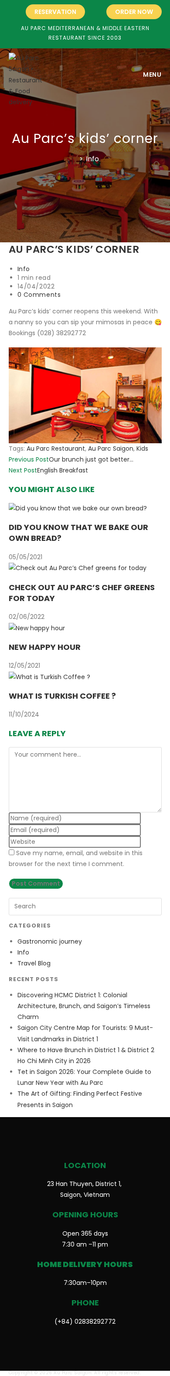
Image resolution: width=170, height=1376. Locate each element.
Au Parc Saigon (110, 448)
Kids (142, 448)
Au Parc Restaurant (56, 448)
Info (92, 159)
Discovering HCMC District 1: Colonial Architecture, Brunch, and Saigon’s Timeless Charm (83, 1006)
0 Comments (39, 294)
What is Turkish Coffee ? (62, 695)
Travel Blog (34, 963)
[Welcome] (74, 159)
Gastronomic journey (49, 941)
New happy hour (45, 647)
